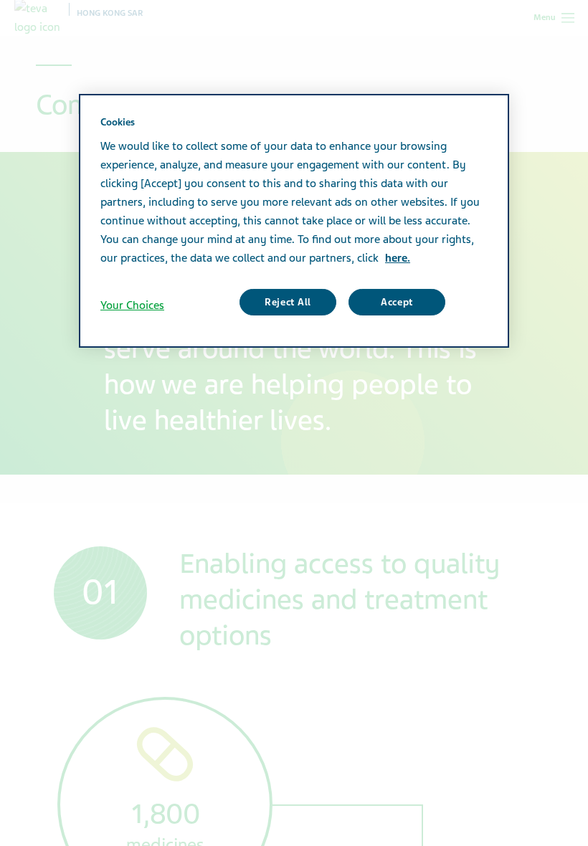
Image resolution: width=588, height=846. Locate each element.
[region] (294, 221)
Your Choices (132, 305)
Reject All (288, 302)
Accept (397, 302)
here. (397, 258)
